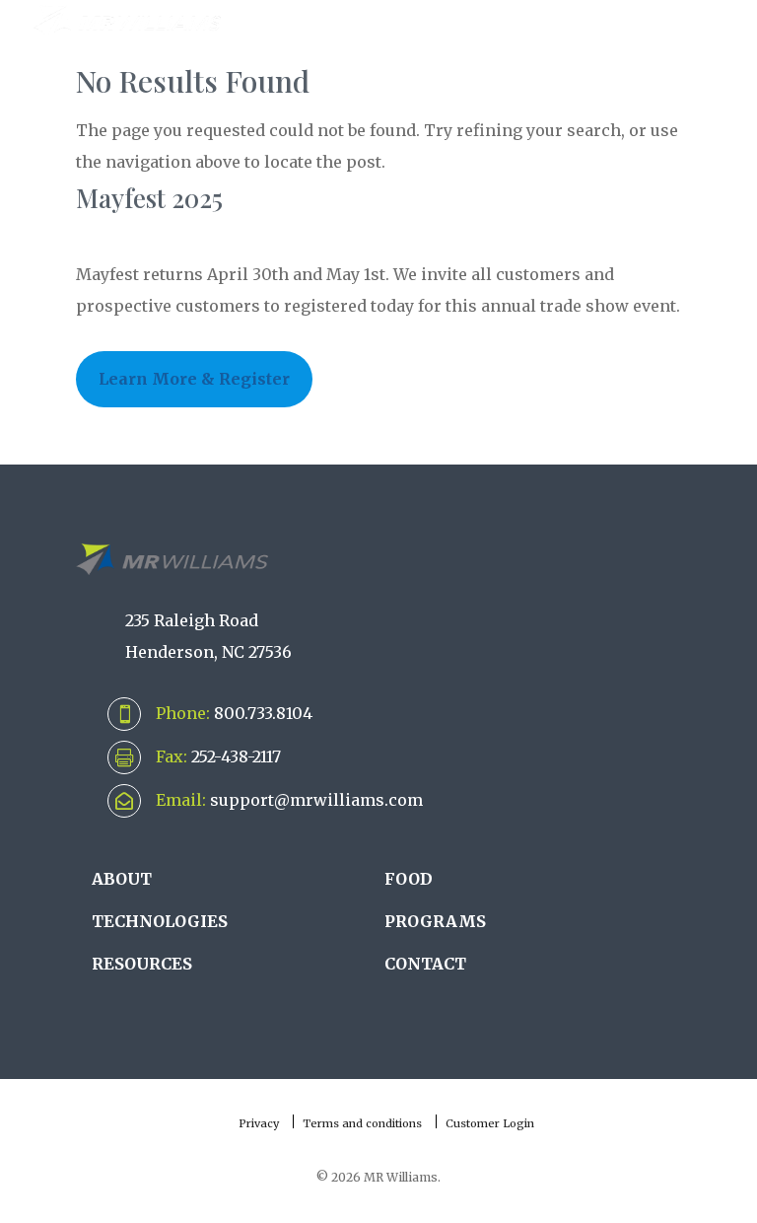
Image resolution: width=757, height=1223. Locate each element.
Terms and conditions (362, 1123)
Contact (425, 963)
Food (408, 879)
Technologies (160, 921)
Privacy (259, 1123)
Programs (435, 921)
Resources (142, 963)
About (122, 879)
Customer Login (490, 1123)
